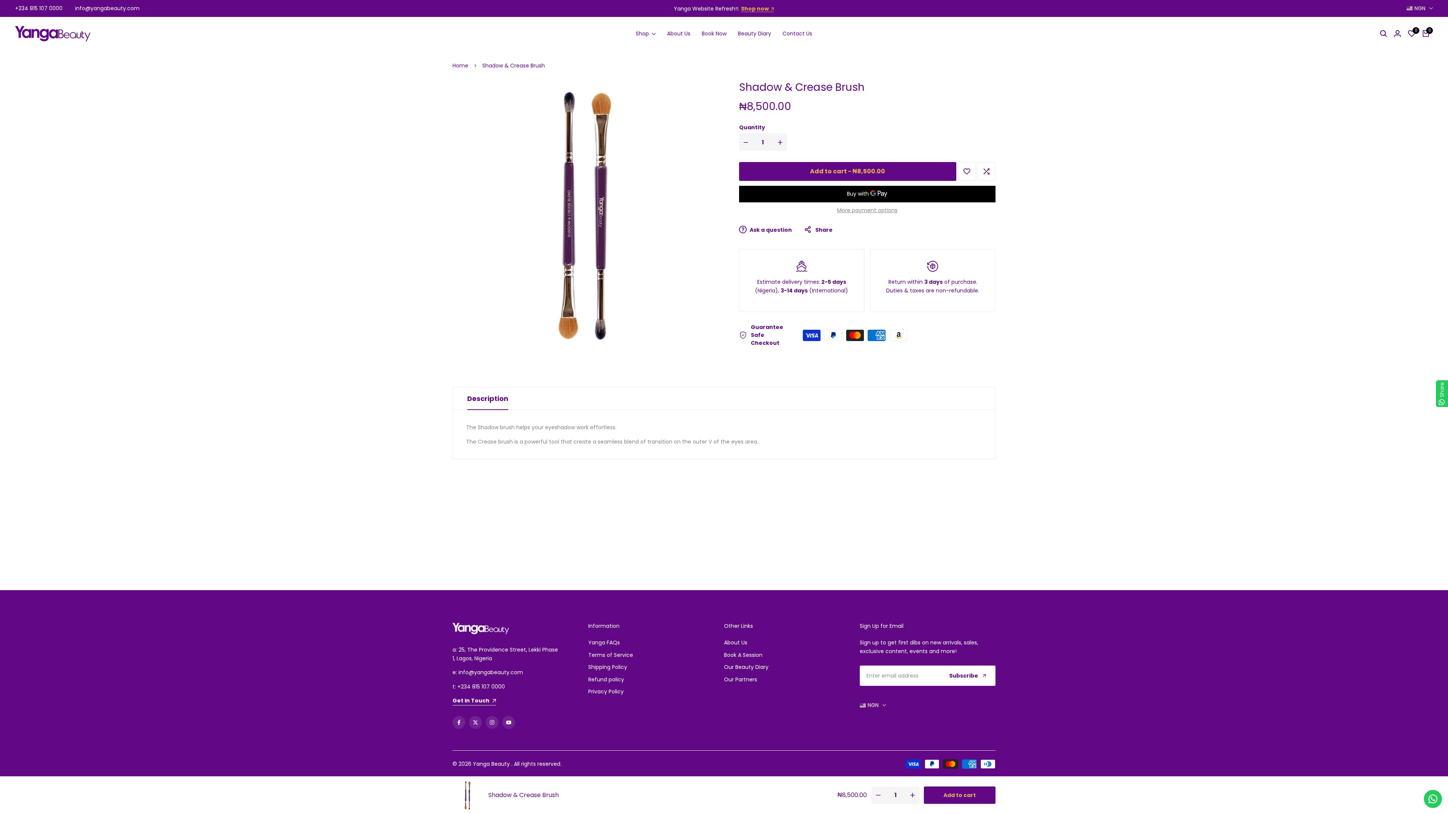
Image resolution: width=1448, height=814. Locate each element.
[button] (966, 171)
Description (487, 398)
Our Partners (740, 679)
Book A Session (743, 655)
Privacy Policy (606, 691)
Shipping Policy (607, 667)
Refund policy (606, 679)
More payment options (867, 210)
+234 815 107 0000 (39, 8)
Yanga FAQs (604, 642)
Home (460, 65)
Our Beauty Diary (746, 667)
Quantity (752, 127)
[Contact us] (1433, 799)
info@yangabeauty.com (107, 8)
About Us (735, 642)
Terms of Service (610, 655)
